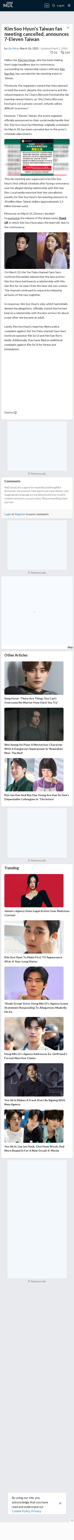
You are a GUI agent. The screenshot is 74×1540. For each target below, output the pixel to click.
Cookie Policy (21, 1511)
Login (7, 514)
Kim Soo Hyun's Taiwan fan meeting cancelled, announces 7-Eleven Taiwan (36, 34)
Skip (70, 647)
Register (20, 514)
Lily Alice (13, 48)
